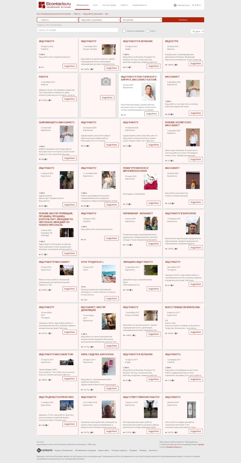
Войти (198, 5)
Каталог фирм (109, 5)
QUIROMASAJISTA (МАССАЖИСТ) (56, 122)
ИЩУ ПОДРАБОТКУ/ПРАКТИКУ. (56, 397)
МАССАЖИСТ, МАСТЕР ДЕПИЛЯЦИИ (93, 309)
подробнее (69, 66)
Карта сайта (103, 450)
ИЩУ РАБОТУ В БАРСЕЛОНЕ (180, 213)
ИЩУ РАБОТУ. (173, 354)
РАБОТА (43, 76)
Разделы (133, 450)
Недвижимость (139, 5)
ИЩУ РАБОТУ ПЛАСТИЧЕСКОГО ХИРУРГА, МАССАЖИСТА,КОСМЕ (138, 78)
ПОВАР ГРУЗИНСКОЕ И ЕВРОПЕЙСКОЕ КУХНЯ (135, 169)
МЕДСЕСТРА (171, 41)
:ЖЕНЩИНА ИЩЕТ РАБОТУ (138, 261)
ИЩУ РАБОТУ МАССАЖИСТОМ (56, 354)
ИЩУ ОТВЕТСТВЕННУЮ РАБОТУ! (141, 397)
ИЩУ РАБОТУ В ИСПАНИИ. (138, 41)
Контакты (153, 450)
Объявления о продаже (85, 450)
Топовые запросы (119, 450)
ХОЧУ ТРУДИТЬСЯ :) (92, 261)
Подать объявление (64, 450)
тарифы (200, 444)
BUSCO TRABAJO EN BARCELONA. (182, 307)
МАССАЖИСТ (172, 76)
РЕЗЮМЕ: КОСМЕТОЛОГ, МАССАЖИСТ (178, 124)
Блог (95, 5)
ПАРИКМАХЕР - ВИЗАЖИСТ (138, 213)
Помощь (143, 450)
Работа (124, 5)
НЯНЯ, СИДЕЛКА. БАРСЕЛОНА (97, 354)
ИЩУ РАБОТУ (46, 41)
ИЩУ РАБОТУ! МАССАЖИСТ (54, 261)
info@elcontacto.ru (174, 447)
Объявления (82, 5)
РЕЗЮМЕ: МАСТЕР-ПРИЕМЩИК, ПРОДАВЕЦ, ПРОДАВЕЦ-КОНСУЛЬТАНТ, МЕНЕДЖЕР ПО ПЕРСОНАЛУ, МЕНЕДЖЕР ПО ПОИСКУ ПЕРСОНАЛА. (56, 219)
